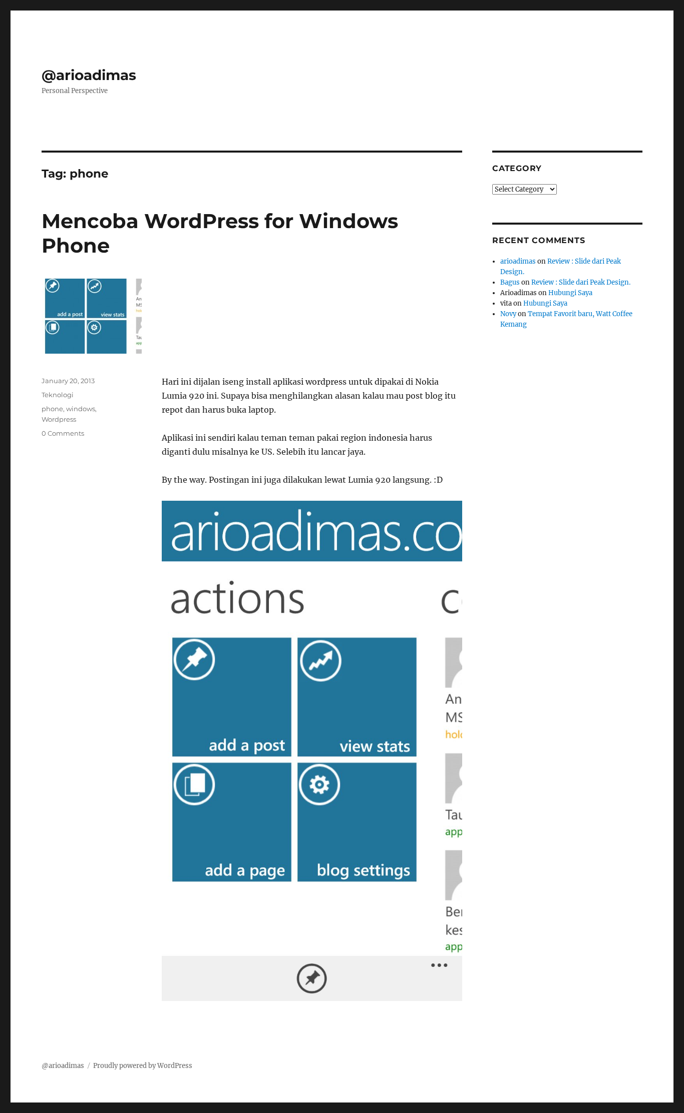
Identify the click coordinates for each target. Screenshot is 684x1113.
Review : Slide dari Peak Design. (580, 282)
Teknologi (58, 395)
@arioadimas (89, 75)
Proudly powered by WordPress (142, 1065)
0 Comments (63, 433)
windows (80, 409)
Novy (508, 314)
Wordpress (59, 419)
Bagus (510, 282)
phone (52, 409)
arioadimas (518, 261)
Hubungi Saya (570, 293)
